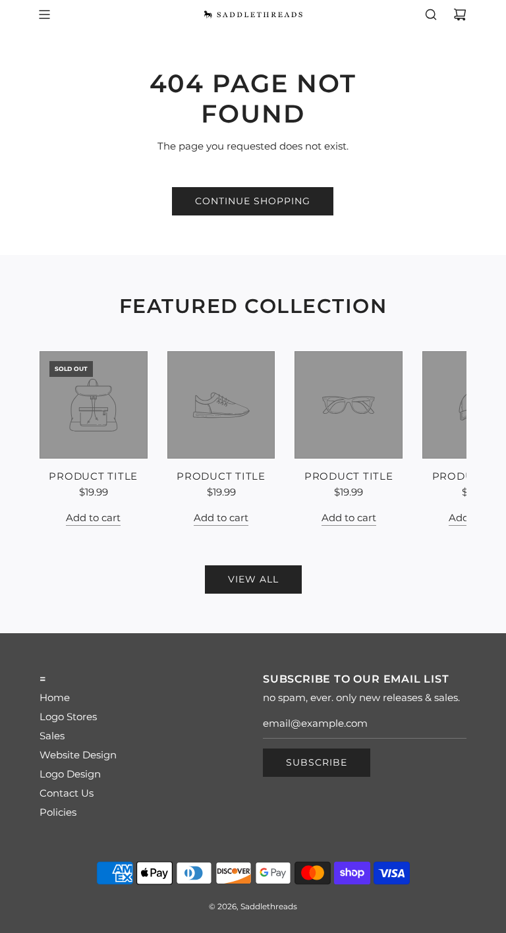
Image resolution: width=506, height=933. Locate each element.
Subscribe (316, 762)
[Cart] (459, 14)
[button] (63, 438)
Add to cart (93, 517)
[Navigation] (44, 14)
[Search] (430, 14)
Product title (93, 476)
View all (253, 579)
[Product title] (94, 405)
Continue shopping (252, 201)
